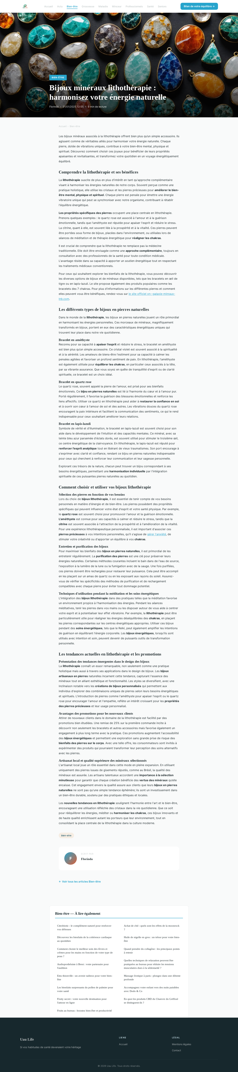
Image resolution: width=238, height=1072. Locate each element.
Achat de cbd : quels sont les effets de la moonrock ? (151, 927)
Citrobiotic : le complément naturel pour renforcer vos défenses (84, 927)
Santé (150, 6)
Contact (176, 1050)
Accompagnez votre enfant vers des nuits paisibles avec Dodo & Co (151, 989)
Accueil (48, 6)
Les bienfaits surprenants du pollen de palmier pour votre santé (85, 989)
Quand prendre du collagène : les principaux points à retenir (152, 950)
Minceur (116, 6)
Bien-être (72, 6)
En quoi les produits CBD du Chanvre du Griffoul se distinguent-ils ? (151, 1000)
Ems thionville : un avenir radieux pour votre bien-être (84, 977)
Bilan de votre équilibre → (199, 6)
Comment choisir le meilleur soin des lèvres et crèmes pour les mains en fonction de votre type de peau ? (85, 952)
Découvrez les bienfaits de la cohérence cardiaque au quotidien (84, 939)
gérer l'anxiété (156, 534)
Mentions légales (181, 1044)
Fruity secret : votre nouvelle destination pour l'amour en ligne (82, 1000)
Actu (60, 6)
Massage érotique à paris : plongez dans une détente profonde (152, 977)
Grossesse (88, 6)
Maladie (103, 6)
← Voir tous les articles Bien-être (80, 881)
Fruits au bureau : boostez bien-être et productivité (84, 1010)
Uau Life (27, 1039)
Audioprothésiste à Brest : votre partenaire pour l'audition (83, 966)
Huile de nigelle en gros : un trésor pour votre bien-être (152, 939)
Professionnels (134, 6)
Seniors (162, 6)
